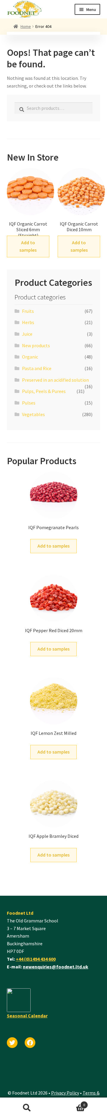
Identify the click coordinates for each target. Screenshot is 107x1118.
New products (36, 345)
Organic (30, 357)
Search (27, 1108)
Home (26, 26)
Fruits (28, 311)
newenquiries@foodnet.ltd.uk (55, 967)
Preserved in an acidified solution (55, 380)
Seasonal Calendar (27, 1016)
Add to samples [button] (28, 246)
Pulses (28, 403)
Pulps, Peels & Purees (44, 391)
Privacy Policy (65, 1093)
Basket (69, 1102)
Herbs (28, 322)
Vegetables (33, 414)
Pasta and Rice (36, 368)
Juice (27, 334)
